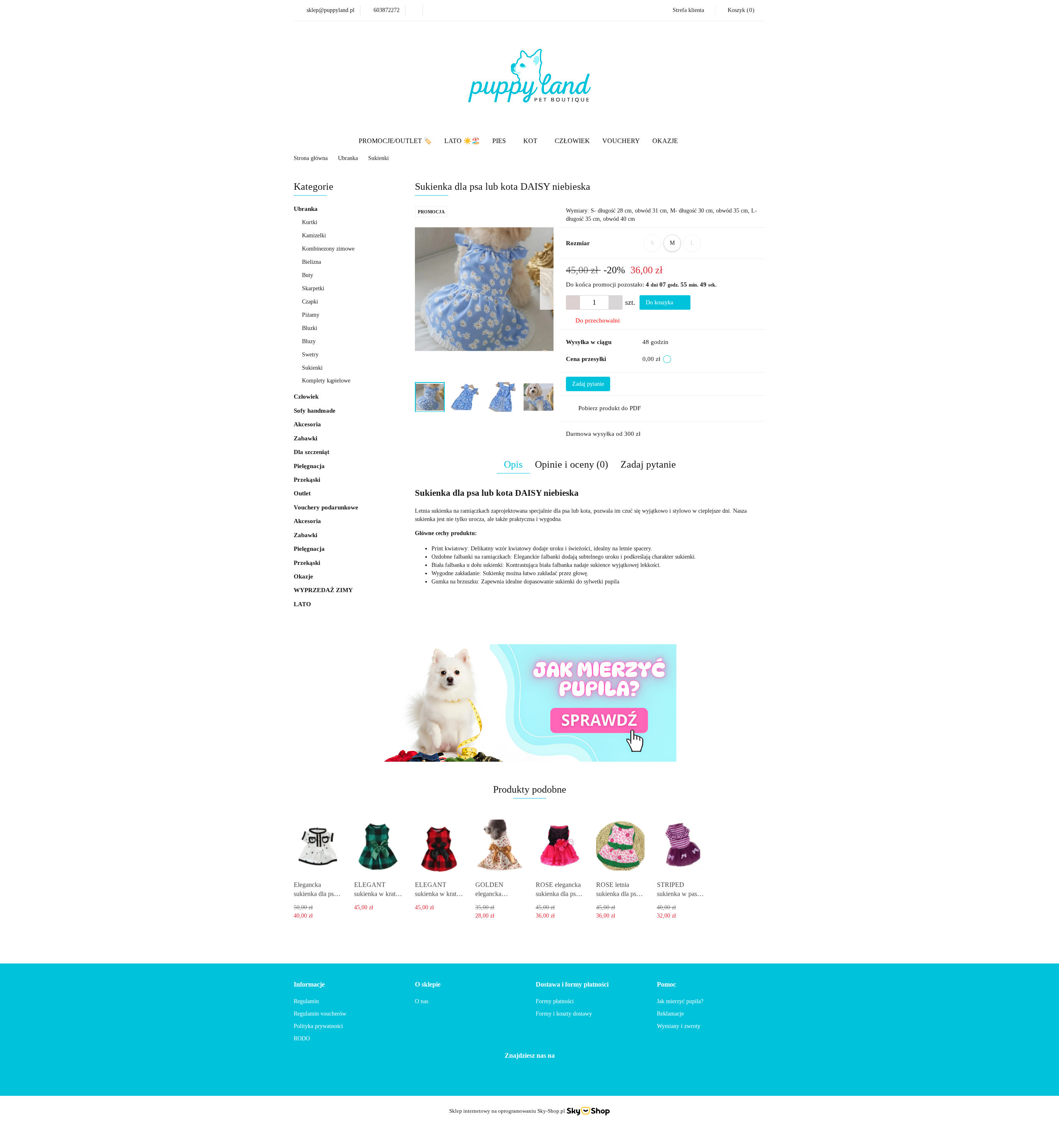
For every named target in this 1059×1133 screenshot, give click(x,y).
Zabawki (306, 438)
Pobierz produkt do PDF (609, 408)
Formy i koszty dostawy (564, 1014)
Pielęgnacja (310, 466)
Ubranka (306, 209)
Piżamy (310, 315)
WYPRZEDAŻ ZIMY (323, 590)
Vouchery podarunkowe (326, 507)
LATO (302, 604)
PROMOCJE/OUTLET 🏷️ (395, 140)
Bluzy (309, 341)
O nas (421, 1001)
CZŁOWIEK (572, 140)
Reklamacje (670, 1014)
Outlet (302, 493)
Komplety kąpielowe (326, 381)
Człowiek (306, 396)
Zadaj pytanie (588, 384)
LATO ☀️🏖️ (462, 140)
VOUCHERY (621, 140)
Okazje (304, 576)
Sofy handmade (314, 410)
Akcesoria (308, 424)
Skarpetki (313, 288)
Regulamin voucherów (320, 1014)
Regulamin (306, 1001)
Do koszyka (660, 302)
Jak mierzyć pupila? (680, 1001)
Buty (307, 275)
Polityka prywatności (318, 1026)
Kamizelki (314, 235)
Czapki (310, 302)
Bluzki (309, 328)
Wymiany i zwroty (678, 1026)
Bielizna (311, 262)
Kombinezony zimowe (328, 249)
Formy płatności (555, 1001)
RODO (302, 1038)
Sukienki (312, 368)
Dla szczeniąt (312, 452)
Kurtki (309, 222)
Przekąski (308, 479)
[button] (740, 10)
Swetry (310, 354)
